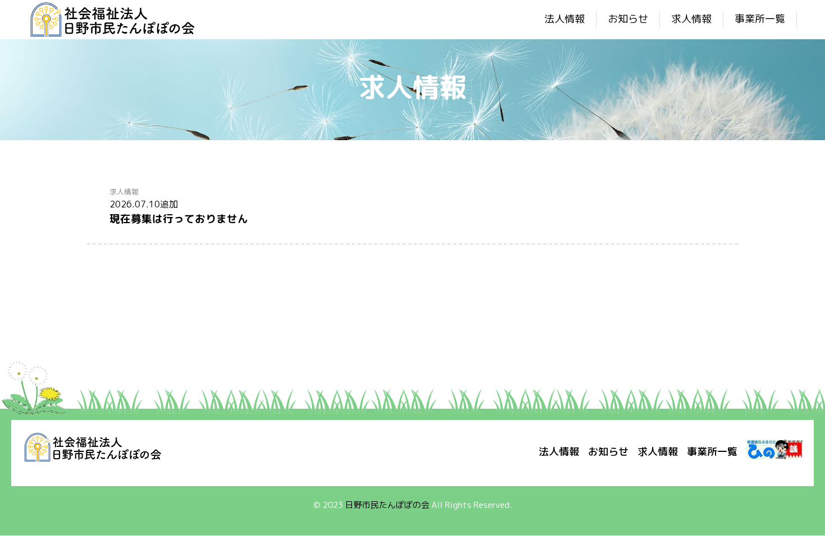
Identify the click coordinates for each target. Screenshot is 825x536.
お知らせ (628, 19)
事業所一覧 (760, 19)
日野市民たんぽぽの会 (387, 505)
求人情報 (691, 19)
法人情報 (564, 19)
